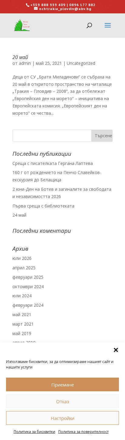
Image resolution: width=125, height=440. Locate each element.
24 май (19, 215)
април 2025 (23, 268)
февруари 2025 (27, 277)
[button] (116, 350)
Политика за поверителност (83, 431)
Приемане (62, 385)
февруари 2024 (27, 305)
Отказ (62, 401)
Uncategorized (81, 63)
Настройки (62, 418)
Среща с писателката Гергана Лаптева (52, 163)
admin (25, 63)
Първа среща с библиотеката (43, 206)
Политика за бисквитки (34, 431)
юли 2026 (22, 258)
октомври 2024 (28, 286)
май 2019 (21, 333)
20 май (20, 57)
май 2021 (21, 314)
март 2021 (23, 324)
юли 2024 (22, 296)
